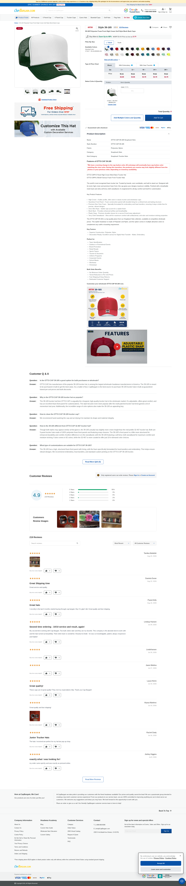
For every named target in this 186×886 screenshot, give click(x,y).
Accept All (161, 863)
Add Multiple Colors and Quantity (127, 118)
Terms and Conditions (21, 847)
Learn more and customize (161, 869)
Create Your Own (143, 17)
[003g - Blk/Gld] (127, 49)
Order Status (72, 828)
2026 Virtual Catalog (74, 831)
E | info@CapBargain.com (102, 828)
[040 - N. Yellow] (169, 54)
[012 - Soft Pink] (107, 54)
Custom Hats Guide (46, 828)
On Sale (127, 17)
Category (70, 824)
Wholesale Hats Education (48, 831)
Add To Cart (158, 118)
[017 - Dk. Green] (127, 54)
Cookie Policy (18, 834)
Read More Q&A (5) (93, 462)
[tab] (109, 65)
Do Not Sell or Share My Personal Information (25, 839)
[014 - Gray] (112, 54)
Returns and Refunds (21, 850)
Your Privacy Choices (21, 843)
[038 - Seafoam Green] (163, 54)
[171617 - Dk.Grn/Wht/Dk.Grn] (107, 49)
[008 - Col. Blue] (153, 49)
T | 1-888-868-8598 (99, 825)
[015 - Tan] (117, 54)
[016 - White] (122, 54)
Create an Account (148, 475)
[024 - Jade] (148, 54)
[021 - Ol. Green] (138, 54)
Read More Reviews (93, 779)
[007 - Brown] (148, 49)
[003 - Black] (122, 49)
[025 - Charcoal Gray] (153, 54)
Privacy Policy (18, 831)
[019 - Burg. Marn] (132, 54)
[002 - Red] (117, 49)
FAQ (69, 841)
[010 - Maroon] (163, 49)
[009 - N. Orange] (158, 49)
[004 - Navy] (132, 49)
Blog (41, 824)
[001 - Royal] (112, 49)
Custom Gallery (45, 834)
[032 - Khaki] (158, 54)
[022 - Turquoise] (143, 54)
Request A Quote (73, 834)
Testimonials (71, 838)
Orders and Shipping (20, 853)
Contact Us (17, 828)
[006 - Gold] (143, 49)
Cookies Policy (170, 858)
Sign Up (166, 831)
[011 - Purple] (169, 49)
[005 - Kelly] (138, 49)
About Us (17, 824)
